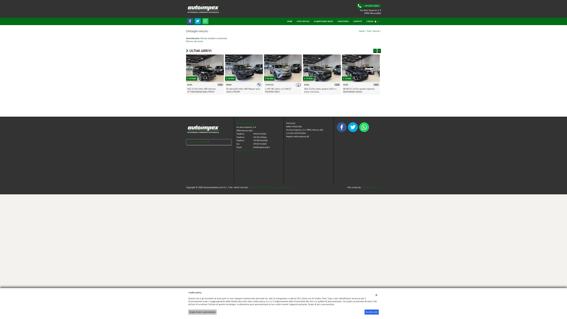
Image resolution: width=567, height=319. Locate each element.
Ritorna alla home (194, 41)
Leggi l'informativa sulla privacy (265, 187)
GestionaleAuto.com (371, 187)
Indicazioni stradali (245, 150)
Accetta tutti (372, 312)
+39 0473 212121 (259, 133)
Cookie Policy (288, 187)
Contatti (357, 21)
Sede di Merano (246, 123)
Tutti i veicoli (373, 31)
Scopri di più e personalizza (202, 312)
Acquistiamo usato (323, 21)
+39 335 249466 (260, 137)
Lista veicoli (303, 21)
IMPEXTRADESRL (198, 142)
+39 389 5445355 (260, 140)
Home (290, 21)
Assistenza (343, 21)
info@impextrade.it (261, 147)
